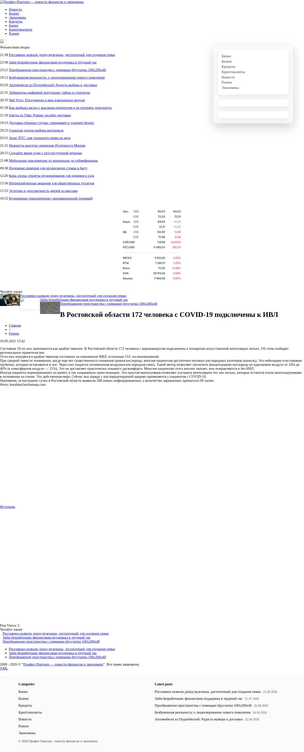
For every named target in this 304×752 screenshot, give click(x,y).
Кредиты (15, 21)
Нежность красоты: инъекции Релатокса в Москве (47, 145)
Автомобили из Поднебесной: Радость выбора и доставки (53, 85)
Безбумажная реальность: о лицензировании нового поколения (57, 77)
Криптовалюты (20, 29)
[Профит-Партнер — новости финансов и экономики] (42, 2)
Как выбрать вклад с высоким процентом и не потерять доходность (60, 108)
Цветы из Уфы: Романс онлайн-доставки (40, 115)
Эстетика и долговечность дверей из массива (43, 191)
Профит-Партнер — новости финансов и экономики (63, 664)
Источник (7, 507)
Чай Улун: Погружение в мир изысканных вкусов (47, 100)
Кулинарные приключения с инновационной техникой (51, 198)
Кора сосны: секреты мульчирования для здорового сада (51, 176)
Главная (15, 325)
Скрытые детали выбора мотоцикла (36, 130)
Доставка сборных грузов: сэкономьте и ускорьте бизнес (51, 123)
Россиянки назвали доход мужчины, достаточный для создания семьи (62, 55)
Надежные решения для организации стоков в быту (48, 168)
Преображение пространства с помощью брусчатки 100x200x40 (57, 70)
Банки (13, 25)
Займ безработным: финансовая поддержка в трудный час (53, 62)
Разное (14, 33)
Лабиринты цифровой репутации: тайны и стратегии (49, 92)
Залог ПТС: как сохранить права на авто (40, 138)
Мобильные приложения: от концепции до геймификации (53, 160)
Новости (15, 9)
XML (4, 668)
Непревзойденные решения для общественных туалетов (51, 183)
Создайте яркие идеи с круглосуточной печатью (45, 153)
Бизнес (14, 13)
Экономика (17, 17)
